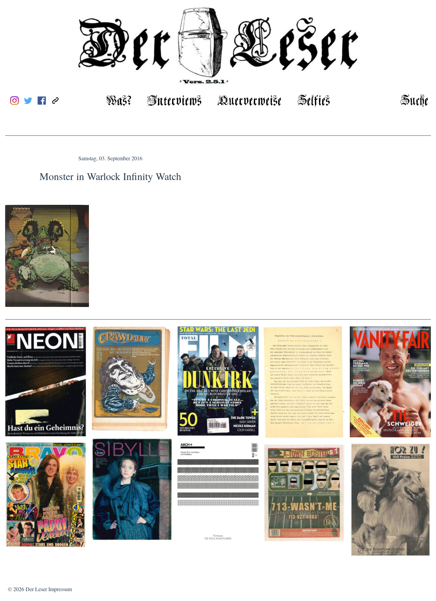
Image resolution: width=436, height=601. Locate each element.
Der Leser (36, 588)
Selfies (313, 101)
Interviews (174, 101)
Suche (414, 101)
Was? (118, 101)
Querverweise (249, 101)
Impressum (60, 588)
